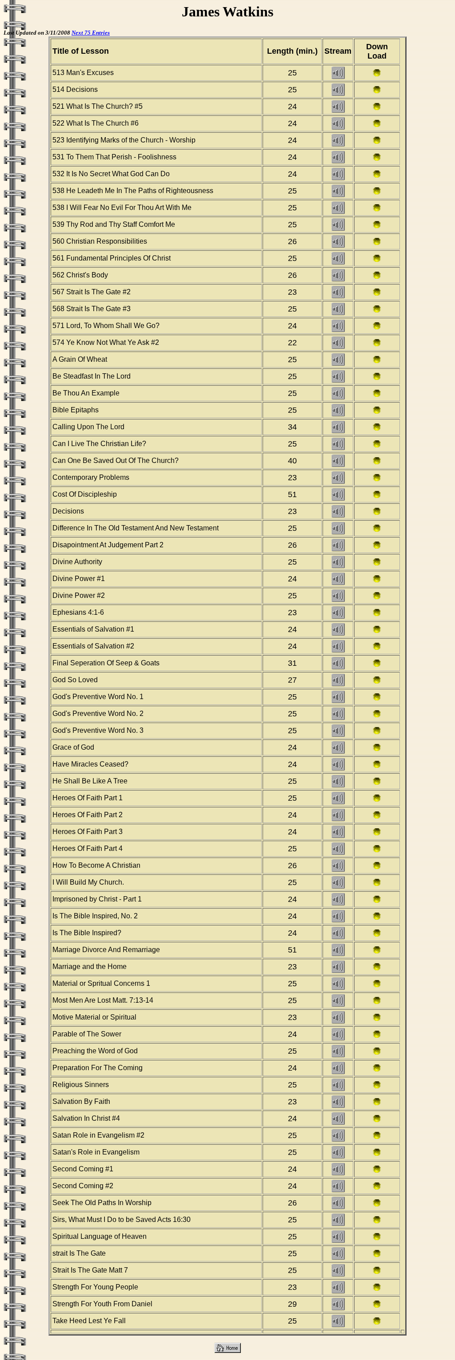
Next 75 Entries (91, 32)
